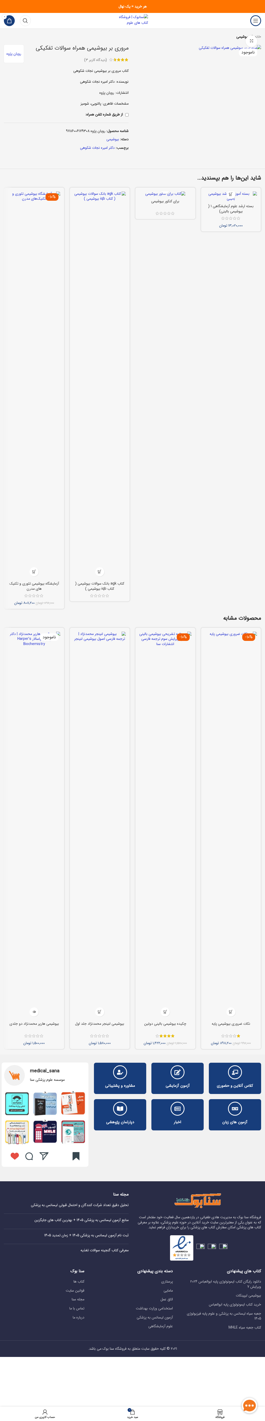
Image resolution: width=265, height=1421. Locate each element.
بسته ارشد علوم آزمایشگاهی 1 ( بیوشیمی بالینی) (231, 208)
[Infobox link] (45, 1075)
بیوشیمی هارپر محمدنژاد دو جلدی (34, 1024)
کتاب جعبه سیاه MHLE (245, 1327)
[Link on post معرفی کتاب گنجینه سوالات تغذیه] (73, 1103)
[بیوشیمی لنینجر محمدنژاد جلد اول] (100, 825)
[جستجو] (25, 20)
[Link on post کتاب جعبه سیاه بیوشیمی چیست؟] (45, 1103)
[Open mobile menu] (256, 20)
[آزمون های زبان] (235, 1109)
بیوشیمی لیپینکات (248, 1295)
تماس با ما (76, 1308)
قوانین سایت (75, 1290)
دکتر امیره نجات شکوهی (97, 148)
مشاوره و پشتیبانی (120, 1086)
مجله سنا (78, 1299)
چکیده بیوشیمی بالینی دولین (165, 1024)
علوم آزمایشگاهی (160, 1326)
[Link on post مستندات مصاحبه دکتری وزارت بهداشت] (17, 1132)
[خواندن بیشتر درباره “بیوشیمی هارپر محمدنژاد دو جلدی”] (34, 1011)
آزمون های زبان (234, 1122)
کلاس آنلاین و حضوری (235, 1086)
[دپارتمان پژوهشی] (120, 1109)
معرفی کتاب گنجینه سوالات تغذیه (104, 1250)
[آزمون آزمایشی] (178, 1072)
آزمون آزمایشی (178, 1086)
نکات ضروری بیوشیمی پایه (231, 1024)
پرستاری (167, 1281)
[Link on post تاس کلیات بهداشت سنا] (73, 1132)
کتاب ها (78, 1281)
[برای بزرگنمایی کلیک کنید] (251, 41)
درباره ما (78, 1317)
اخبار (177, 1122)
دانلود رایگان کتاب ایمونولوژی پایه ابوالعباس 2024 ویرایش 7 (225, 1284)
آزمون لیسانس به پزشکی (155, 1317)
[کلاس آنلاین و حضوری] (235, 1072)
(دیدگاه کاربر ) (95, 60)
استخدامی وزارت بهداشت (154, 1308)
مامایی (168, 1290)
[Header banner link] (132, 6)
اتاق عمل (166, 1299)
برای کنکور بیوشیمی (165, 201)
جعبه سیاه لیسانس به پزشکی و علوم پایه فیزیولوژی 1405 (224, 1316)
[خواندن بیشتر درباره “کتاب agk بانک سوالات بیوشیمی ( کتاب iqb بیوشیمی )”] (99, 571)
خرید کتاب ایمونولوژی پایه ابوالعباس (235, 1304)
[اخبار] (178, 1109)
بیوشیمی (112, 139)
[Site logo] (132, 20)
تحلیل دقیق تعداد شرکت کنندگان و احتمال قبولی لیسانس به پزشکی (80, 1205)
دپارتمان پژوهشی (120, 1122)
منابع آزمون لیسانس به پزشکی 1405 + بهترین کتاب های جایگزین (81, 1220)
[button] (230, 194)
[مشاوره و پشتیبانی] (120, 1072)
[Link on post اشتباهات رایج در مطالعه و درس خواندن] (45, 1132)
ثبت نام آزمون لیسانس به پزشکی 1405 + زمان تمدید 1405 (86, 1235)
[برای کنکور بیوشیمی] (165, 194)
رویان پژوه (13, 54)
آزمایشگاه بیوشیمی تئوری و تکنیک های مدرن (34, 586)
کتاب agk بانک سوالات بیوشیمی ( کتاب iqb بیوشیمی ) (99, 586)
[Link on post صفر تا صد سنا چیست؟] (17, 1103)
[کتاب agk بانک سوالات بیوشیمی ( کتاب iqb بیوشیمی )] (100, 385)
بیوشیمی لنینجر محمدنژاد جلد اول (99, 1024)
